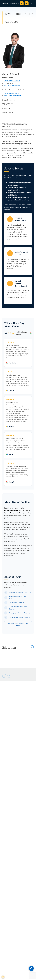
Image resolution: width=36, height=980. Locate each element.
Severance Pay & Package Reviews (17, 598)
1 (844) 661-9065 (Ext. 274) (12, 93)
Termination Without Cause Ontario (18, 608)
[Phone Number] (22, 3)
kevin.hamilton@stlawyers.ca (13, 85)
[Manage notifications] (3, 977)
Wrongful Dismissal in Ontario (19, 592)
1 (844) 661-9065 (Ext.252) (12, 81)
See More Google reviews (21, 333)
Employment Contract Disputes (19, 613)
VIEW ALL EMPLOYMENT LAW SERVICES (18, 625)
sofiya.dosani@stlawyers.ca (12, 95)
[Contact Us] (27, 3)
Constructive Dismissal (16, 603)
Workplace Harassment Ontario (19, 617)
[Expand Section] (32, 647)
